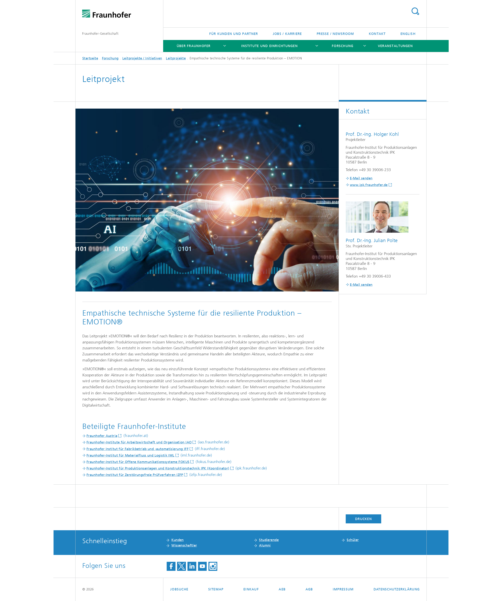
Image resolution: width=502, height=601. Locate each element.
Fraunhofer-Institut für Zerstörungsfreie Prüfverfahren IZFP (134, 475)
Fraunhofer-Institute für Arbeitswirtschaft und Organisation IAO (139, 442)
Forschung (342, 46)
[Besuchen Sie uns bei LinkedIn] (191, 566)
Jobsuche (179, 589)
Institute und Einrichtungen (269, 46)
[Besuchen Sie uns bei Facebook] (171, 566)
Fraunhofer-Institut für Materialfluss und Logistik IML (130, 455)
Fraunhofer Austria (101, 436)
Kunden (177, 540)
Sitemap (216, 589)
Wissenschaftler (184, 545)
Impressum (343, 589)
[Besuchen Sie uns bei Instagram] (212, 566)
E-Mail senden (361, 178)
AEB (282, 589)
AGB (309, 589)
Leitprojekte (176, 58)
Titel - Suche (415, 11)
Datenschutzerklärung (397, 589)
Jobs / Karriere (287, 34)
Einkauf (251, 589)
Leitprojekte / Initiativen (142, 58)
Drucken (363, 519)
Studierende (269, 540)
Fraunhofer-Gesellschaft (100, 33)
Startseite (90, 58)
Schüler (353, 540)
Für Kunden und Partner (233, 34)
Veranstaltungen (395, 46)
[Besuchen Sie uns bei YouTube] (202, 566)
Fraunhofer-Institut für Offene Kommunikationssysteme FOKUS (137, 462)
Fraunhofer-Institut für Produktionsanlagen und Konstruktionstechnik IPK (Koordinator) (157, 468)
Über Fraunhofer (194, 46)
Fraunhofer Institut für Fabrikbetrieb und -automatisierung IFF (137, 449)
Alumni (265, 545)
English (408, 34)
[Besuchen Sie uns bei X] (181, 566)
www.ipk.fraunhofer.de (369, 185)
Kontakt (377, 34)
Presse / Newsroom (335, 34)
